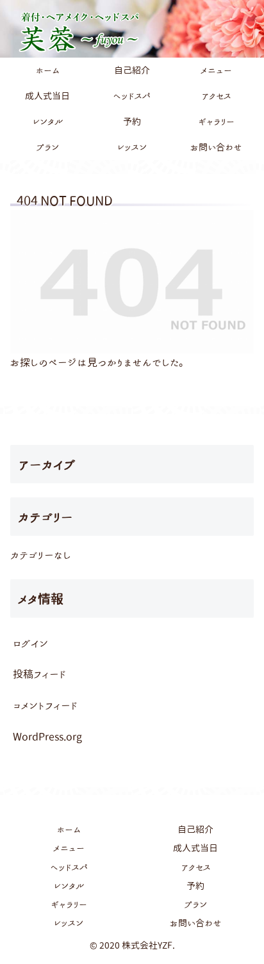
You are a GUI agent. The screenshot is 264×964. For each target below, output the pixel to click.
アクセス (196, 867)
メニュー (69, 848)
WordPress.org (47, 737)
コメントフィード (45, 705)
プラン (195, 904)
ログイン (30, 643)
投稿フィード (39, 674)
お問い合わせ (196, 923)
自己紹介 (195, 829)
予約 (195, 885)
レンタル (69, 885)
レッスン (68, 923)
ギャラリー (69, 904)
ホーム (68, 829)
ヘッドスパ (69, 867)
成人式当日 (195, 848)
